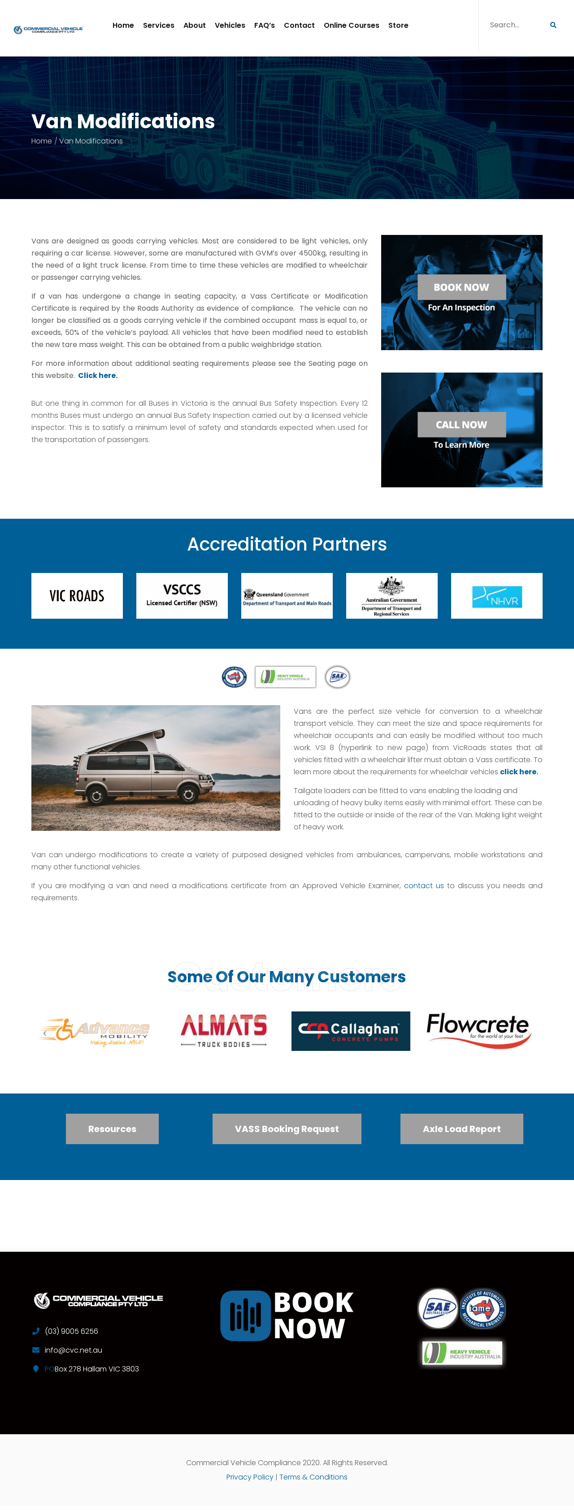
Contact (299, 25)
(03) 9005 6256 (71, 1331)
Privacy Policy (250, 1477)
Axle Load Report (462, 1129)
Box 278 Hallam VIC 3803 (97, 1369)
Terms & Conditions (313, 1477)
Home (123, 25)
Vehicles (230, 25)
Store (398, 25)
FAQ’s (264, 25)
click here (518, 772)
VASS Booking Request (287, 1129)
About (194, 25)
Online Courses (351, 25)
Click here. (97, 375)
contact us (424, 886)
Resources (112, 1129)
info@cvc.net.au (73, 1350)
